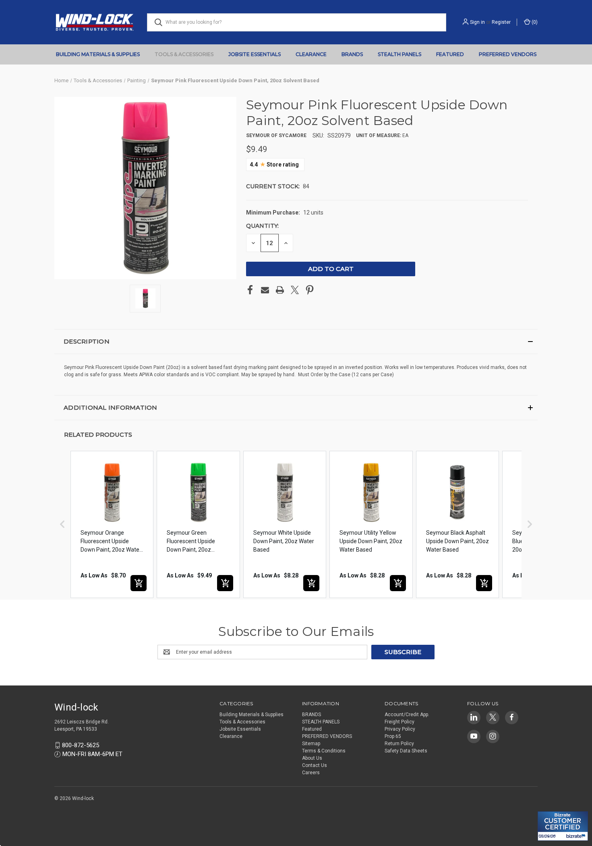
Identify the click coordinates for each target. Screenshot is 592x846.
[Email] (265, 290)
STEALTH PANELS (399, 54)
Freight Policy (399, 722)
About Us (312, 758)
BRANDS (352, 54)
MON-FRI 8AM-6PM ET (92, 754)
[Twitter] (295, 290)
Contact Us (314, 765)
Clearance (311, 54)
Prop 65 (393, 736)
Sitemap (311, 743)
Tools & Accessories (184, 54)
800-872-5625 (80, 745)
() (534, 22)
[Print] (280, 290)
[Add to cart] (138, 583)
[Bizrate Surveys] (549, 806)
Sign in (477, 22)
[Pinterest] (310, 290)
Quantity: (262, 225)
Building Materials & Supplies (98, 54)
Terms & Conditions (324, 751)
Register (501, 22)
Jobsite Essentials (254, 54)
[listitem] (111, 524)
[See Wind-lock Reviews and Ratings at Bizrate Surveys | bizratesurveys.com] (563, 826)
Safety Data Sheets (406, 751)
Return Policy (399, 743)
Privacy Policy (400, 729)
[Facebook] (250, 290)
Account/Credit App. (407, 714)
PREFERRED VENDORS (507, 54)
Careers (311, 772)
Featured (450, 54)
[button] (296, 341)
